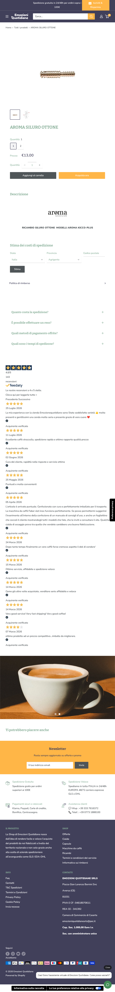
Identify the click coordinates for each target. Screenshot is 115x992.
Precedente (12, 399)
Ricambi (66, 853)
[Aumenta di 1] (39, 165)
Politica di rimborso (19, 283)
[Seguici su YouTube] (18, 954)
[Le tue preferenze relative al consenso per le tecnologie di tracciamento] (112, 510)
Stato (13, 253)
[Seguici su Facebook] (8, 954)
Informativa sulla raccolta (29, 988)
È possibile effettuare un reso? (31, 322)
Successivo (24, 399)
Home (8, 27)
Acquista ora (82, 175)
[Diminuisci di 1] (25, 165)
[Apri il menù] (7, 16)
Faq (8, 878)
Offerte (66, 834)
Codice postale (91, 253)
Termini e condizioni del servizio (79, 858)
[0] (107, 16)
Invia (81, 765)
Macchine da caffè (72, 848)
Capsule (66, 843)
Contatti (10, 883)
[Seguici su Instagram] (13, 954)
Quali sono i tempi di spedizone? (32, 343)
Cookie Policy (13, 902)
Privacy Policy (13, 897)
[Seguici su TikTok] (24, 954)
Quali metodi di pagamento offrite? (34, 333)
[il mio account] (101, 16)
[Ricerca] (91, 16)
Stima (17, 269)
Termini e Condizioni (16, 892)
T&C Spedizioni (14, 887)
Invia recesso (12, 906)
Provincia (52, 253)
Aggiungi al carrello (33, 175)
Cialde (65, 839)
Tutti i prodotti (21, 27)
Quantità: (15, 165)
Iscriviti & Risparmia (96, 5)
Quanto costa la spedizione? (29, 312)
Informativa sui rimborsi (75, 862)
